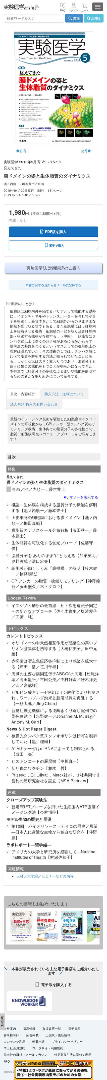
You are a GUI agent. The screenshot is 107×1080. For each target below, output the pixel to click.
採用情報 (29, 1028)
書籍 (76, 18)
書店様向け (11, 1035)
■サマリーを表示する (81, 497)
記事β (95, 18)
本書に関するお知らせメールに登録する (53, 285)
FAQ (7, 1061)
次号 (84, 150)
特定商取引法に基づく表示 (72, 1054)
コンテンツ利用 (14, 1042)
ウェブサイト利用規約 (47, 1048)
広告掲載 (32, 1035)
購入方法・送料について (64, 393)
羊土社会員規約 (14, 1048)
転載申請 (38, 1042)
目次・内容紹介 (22, 393)
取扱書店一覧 (52, 1028)
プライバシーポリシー (67, 1042)
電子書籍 (74, 1028)
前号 (22, 150)
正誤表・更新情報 (58, 1035)
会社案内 (10, 1028)
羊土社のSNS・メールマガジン (25, 1054)
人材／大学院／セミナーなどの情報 (45, 876)
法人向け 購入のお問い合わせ (34, 404)
